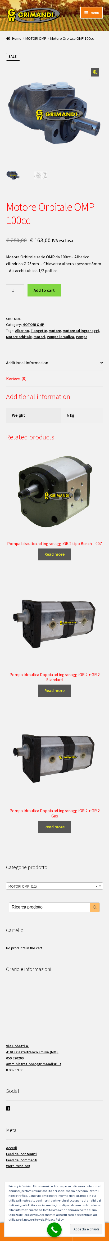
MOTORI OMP (35, 38)
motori (39, 336)
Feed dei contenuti (21, 1154)
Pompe (81, 336)
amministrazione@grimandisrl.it (33, 1064)
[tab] (54, 363)
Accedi (11, 1147)
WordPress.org (18, 1165)
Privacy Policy (54, 1219)
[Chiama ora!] (54, 1229)
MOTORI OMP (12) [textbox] (53, 886)
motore (55, 330)
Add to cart (44, 290)
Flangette (39, 330)
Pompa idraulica (60, 336)
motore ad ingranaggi (81, 330)
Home (16, 38)
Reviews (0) (16, 378)
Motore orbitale (19, 336)
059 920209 (15, 1058)
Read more (54, 554)
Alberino (22, 330)
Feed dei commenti (21, 1160)
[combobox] (54, 886)
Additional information (27, 362)
